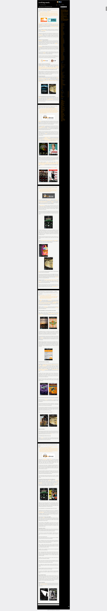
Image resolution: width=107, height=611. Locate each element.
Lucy (61, 94)
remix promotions (62, 80)
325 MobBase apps (44, 30)
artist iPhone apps (44, 189)
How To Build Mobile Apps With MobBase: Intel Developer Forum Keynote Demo (64, 16)
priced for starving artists (50, 99)
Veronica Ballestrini (41, 81)
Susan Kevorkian (41, 512)
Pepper (46, 137)
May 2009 (62, 45)
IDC (43, 512)
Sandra (61, 91)
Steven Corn (48, 15)
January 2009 (62, 48)
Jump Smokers (51, 80)
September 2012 (62, 25)
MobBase (40, 97)
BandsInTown (47, 24)
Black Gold (46, 448)
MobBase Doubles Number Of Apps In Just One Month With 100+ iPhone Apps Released (48, 106)
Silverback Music (51, 450)
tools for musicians (43, 295)
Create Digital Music (63, 101)
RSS (68, 91)
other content (56, 307)
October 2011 (62, 28)
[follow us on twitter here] (59, 2)
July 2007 (62, 60)
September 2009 (62, 42)
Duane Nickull (62, 96)
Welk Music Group (56, 67)
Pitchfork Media (62, 114)
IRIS (54, 13)
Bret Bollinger (47, 189)
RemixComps (62, 117)
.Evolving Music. (44, 2)
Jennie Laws (42, 449)
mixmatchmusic (49, 110)
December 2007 (62, 57)
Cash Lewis (49, 109)
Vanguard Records (41, 68)
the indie (50, 15)
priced (46, 133)
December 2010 (62, 33)
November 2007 (62, 58)
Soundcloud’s (40, 46)
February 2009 (62, 47)
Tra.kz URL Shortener (63, 119)
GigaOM (61, 106)
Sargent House (54, 68)
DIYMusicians (62, 104)
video (61, 85)
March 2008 (62, 55)
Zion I (56, 80)
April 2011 (62, 30)
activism (61, 63)
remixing (61, 81)
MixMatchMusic (45, 459)
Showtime (48, 111)
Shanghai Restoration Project (49, 297)
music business (62, 75)
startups (39, 447)
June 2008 (62, 53)
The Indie (41, 27)
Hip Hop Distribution (63, 107)
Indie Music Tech (62, 109)
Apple (43, 109)
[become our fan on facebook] (60, 2)
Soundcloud (45, 15)
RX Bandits (54, 80)
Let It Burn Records (44, 110)
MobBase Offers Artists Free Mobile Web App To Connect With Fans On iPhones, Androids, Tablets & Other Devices (65, 20)
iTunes (55, 13)
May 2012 (62, 26)
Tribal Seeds (56, 112)
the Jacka (51, 240)
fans (61, 70)
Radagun (40, 111)
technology (40, 295)
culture (61, 68)
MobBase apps (53, 167)
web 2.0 (46, 295)
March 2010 (62, 38)
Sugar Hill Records (45, 112)
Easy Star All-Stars (53, 296)
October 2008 (62, 50)
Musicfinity (57, 26)
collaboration (62, 66)
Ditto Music (47, 13)
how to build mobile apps (55, 286)
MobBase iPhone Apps (55, 110)
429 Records (42, 109)
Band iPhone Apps (46, 109)
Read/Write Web (62, 116)
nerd (61, 78)
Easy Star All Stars (50, 313)
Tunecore (57, 15)
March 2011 (62, 31)
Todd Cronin (52, 15)
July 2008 (62, 52)
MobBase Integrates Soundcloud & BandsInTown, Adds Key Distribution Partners (48, 10)
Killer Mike (44, 449)
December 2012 (62, 23)
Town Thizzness (54, 15)
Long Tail (46, 110)
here (54, 485)
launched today (49, 300)
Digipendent (62, 102)
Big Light (44, 296)
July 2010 (62, 35)
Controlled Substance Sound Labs (43, 13)
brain (61, 65)
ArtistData (56, 43)
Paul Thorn (47, 80)
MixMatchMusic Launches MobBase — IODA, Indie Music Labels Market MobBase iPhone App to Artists (48, 292)
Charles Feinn (52, 109)
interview (62, 73)
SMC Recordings (42, 15)
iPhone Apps (52, 13)
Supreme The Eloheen (49, 112)
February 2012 (62, 27)
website (61, 88)
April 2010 (62, 37)
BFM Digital (51, 26)
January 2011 (62, 32)
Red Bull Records (50, 68)
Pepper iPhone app (42, 205)
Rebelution (45, 80)
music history (62, 76)
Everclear (49, 13)
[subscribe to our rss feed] (57, 2)
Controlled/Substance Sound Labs (50, 448)
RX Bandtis (42, 297)
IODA (50, 13)
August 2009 (62, 43)
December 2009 (62, 40)
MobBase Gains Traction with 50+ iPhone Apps (48, 187)
